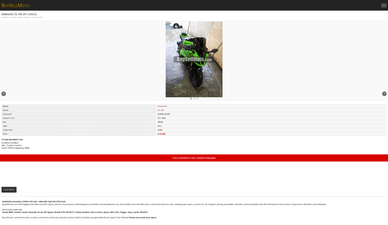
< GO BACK (8, 189)
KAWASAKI (162, 106)
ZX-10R (160, 110)
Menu (383, 5)
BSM (16, 5)
